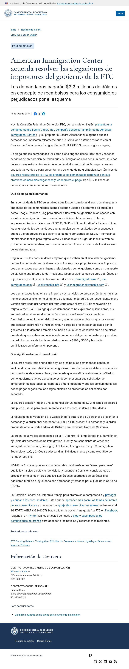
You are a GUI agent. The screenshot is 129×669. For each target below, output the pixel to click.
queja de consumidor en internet (78, 505)
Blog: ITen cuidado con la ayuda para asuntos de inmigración (47, 614)
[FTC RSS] (115, 662)
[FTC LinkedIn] (105, 662)
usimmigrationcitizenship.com (85, 284)
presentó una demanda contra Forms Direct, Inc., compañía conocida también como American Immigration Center (61, 129)
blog (76, 515)
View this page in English (24, 34)
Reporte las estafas (24, 641)
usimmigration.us (85, 279)
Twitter (32, 515)
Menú (120, 13)
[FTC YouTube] (110, 662)
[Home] (25, 16)
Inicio (13, 29)
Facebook (111, 510)
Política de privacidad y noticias (26, 655)
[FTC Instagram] (95, 662)
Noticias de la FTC (31, 29)
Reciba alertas (44, 641)
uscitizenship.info (48, 284)
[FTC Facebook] (90, 655)
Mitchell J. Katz (19, 571)
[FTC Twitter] (100, 661)
